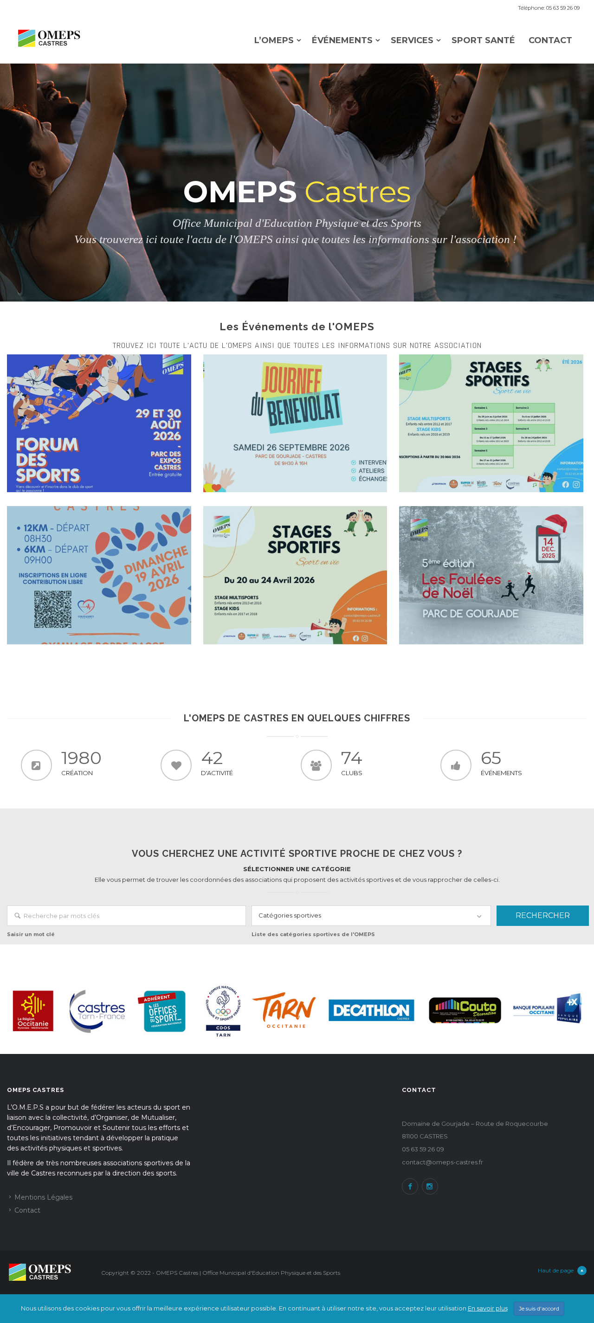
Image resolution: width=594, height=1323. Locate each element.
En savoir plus (488, 1308)
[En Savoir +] (99, 423)
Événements (342, 40)
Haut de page (556, 1270)
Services (412, 40)
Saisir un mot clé (31, 934)
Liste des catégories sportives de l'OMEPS (313, 934)
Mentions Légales (43, 1197)
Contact (550, 40)
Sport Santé (483, 40)
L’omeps (274, 40)
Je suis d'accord (539, 1308)
